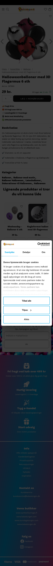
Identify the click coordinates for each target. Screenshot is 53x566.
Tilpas (25, 310)
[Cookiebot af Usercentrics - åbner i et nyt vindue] (38, 244)
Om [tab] (43, 252)
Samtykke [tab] (9, 252)
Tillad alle (26, 300)
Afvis (26, 319)
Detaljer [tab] (26, 252)
